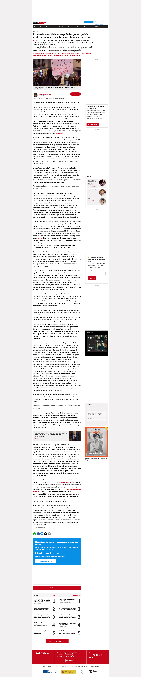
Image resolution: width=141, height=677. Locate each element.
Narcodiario (36, 635)
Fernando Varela (63, 635)
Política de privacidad (85, 666)
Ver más (89, 424)
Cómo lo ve (90, 332)
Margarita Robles (92, 190)
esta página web (65, 482)
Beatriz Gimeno (91, 200)
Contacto (44, 666)
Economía (49, 27)
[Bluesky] (94, 655)
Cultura (55, 27)
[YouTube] (90, 657)
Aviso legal (77, 666)
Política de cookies (95, 666)
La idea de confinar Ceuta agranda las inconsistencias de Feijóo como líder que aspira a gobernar (67, 632)
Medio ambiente (70, 27)
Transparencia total (99, 24)
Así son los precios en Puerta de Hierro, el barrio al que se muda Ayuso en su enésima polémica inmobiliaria (42, 600)
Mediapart (79, 27)
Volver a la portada (57, 641)
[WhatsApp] (89, 655)
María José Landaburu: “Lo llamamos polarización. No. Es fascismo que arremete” (91, 338)
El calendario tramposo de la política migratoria (92, 182)
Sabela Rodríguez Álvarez (45, 94)
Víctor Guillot (90, 191)
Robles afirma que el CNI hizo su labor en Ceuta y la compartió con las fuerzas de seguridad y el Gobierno (42, 616)
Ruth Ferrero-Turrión (92, 186)
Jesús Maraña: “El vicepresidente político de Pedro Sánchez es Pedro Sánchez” (91, 347)
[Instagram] (102, 655)
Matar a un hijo (92, 199)
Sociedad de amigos (69, 666)
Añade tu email (92, 271)
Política (36, 27)
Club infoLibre (95, 27)
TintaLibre (87, 27)
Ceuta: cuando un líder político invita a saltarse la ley (67, 600)
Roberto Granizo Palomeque (65, 602)
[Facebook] (91, 655)
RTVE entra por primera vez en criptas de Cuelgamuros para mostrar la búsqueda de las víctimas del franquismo (42, 608)
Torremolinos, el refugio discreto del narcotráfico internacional (40, 632)
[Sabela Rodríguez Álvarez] (35, 94)
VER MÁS (104, 354)
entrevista (56, 369)
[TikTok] (93, 657)
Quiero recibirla (92, 124)
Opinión (42, 27)
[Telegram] (99, 655)
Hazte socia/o (70, 660)
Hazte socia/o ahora (46, 561)
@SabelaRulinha (44, 95)
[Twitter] (97, 655)
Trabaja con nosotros (59, 666)
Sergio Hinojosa (62, 626)
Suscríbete (89, 22)
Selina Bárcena (37, 603)
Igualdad (61, 27)
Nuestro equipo (50, 666)
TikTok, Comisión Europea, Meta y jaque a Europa (67, 624)
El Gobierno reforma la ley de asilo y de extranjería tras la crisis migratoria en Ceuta (41, 624)
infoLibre (36, 611)
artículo (39, 238)
